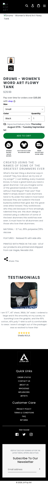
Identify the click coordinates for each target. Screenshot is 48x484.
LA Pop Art (27, 482)
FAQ (24, 416)
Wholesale (24, 388)
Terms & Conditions (24, 412)
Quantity (36, 113)
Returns (24, 420)
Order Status (24, 377)
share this (14, 261)
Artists (24, 396)
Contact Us (24, 381)
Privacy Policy (24, 409)
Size (5, 104)
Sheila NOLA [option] (24, 324)
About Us (24, 384)
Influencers (24, 392)
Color (6, 113)
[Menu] (44, 5)
